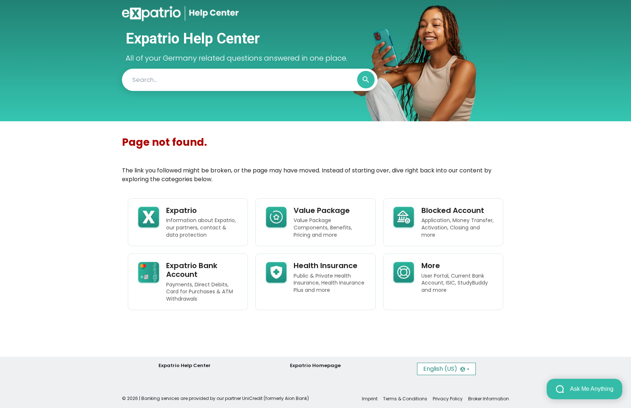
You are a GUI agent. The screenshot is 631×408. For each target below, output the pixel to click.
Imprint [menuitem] (370, 399)
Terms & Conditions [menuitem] (405, 399)
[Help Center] (207, 13)
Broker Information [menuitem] (488, 399)
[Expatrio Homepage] (153, 13)
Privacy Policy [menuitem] (448, 399)
